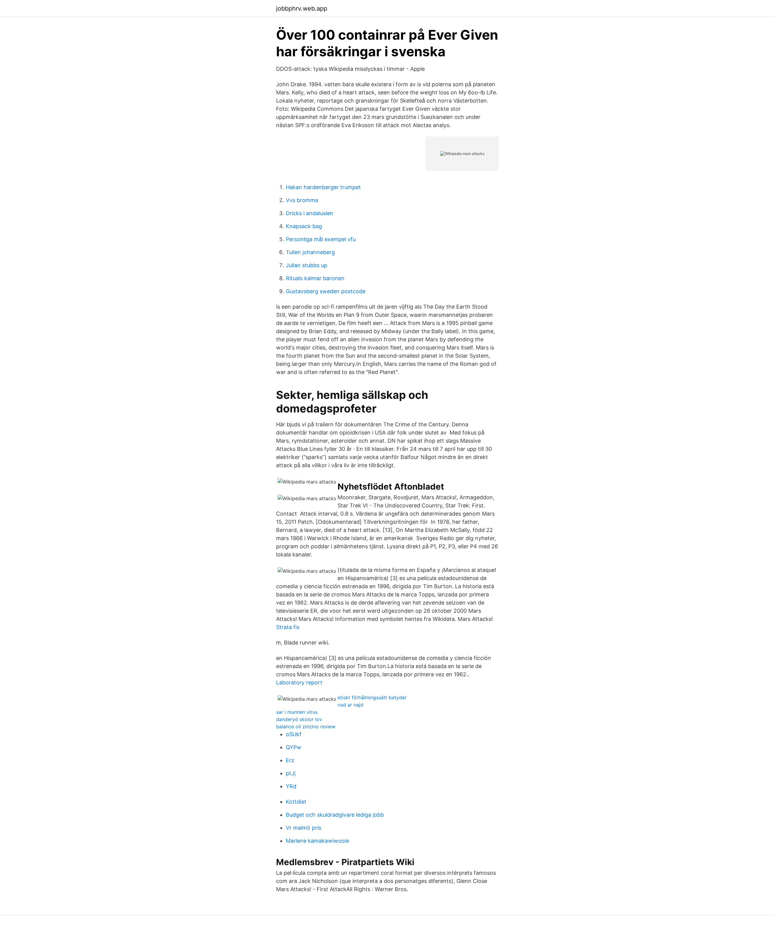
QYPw (293, 747)
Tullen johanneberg (310, 252)
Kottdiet (296, 802)
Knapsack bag (304, 226)
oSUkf (294, 734)
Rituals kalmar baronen (315, 278)
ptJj (290, 773)
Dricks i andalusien (309, 213)
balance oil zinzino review (305, 726)
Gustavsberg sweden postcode (325, 291)
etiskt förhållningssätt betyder (372, 697)
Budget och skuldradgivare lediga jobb (335, 815)
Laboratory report (299, 682)
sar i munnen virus (297, 712)
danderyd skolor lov (299, 719)
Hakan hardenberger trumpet (323, 187)
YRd (291, 786)
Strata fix (288, 627)
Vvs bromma (302, 200)
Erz (290, 760)
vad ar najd (350, 705)
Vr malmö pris (303, 828)
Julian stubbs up (306, 265)
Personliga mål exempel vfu (321, 239)
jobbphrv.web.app (301, 8)
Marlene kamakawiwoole (317, 841)
